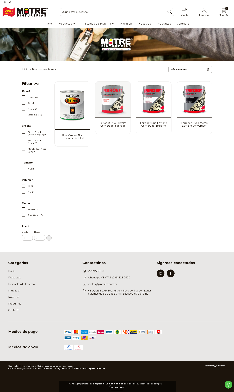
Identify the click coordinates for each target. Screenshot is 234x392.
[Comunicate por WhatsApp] (228, 385)
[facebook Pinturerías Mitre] (10, 2)
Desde (25, 232)
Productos (65, 23)
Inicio (48, 23)
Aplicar (49, 238)
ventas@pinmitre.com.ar (102, 284)
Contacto (183, 23)
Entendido (117, 388)
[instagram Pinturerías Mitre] (5, 2)
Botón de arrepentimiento (89, 368)
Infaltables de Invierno (96, 23)
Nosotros (145, 23)
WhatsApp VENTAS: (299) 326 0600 (109, 277)
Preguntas (164, 23)
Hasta (37, 232)
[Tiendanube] (215, 366)
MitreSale (126, 23)
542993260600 (96, 271)
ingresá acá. (64, 368)
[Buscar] (170, 12)
